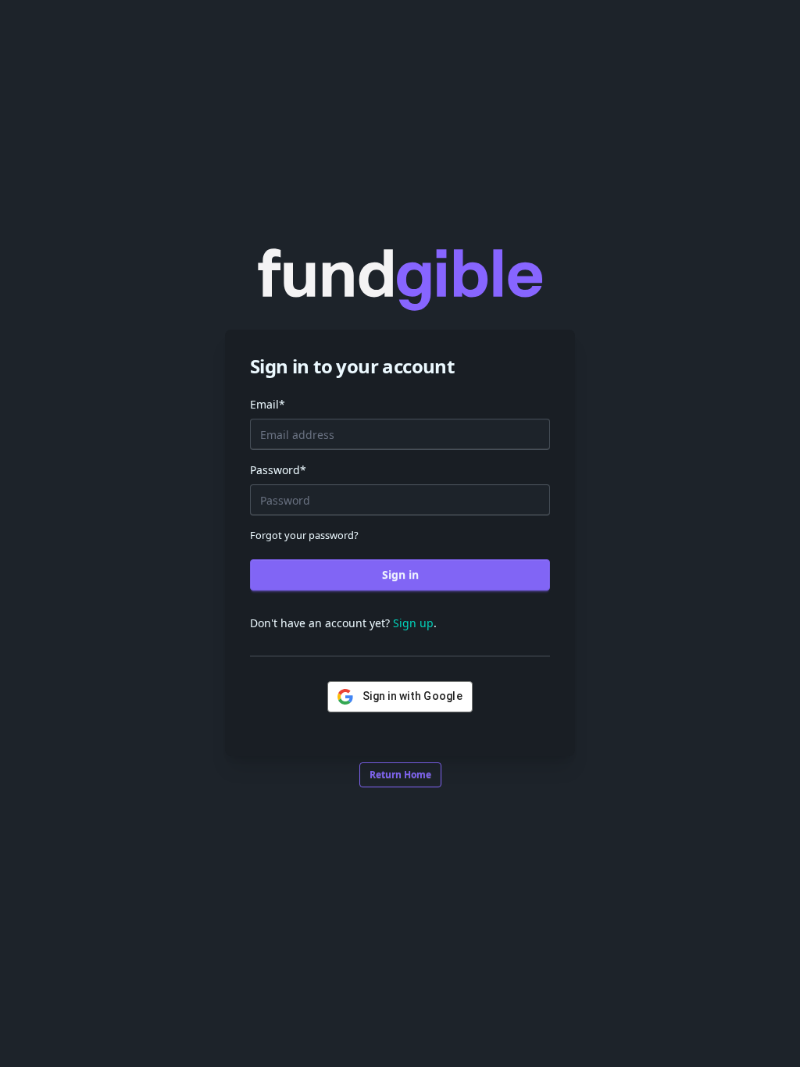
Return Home (400, 774)
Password (278, 469)
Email (267, 404)
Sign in (400, 574)
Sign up (413, 623)
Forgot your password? (304, 535)
